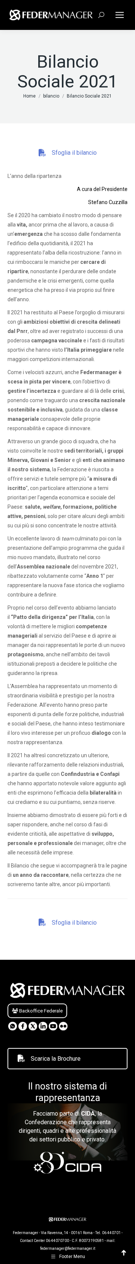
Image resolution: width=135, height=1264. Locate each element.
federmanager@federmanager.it (67, 1248)
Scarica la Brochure (56, 1058)
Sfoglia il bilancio (74, 152)
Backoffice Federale (40, 1011)
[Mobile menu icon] (120, 15)
